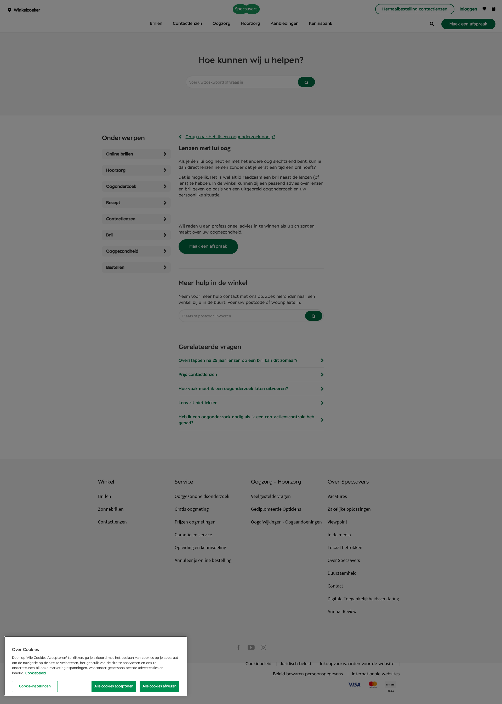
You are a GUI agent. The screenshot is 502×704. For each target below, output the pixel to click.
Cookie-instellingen (34, 686)
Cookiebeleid (35, 673)
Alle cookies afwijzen (159, 686)
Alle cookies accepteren (113, 686)
